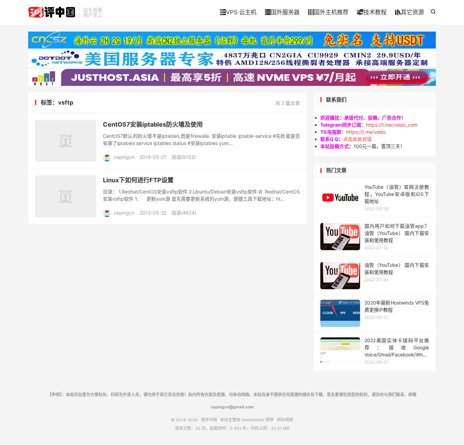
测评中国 (52, 12)
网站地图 (285, 419)
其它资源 (409, 12)
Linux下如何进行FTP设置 (138, 180)
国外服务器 (282, 12)
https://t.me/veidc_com (391, 125)
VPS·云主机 (238, 12)
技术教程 (372, 12)
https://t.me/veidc (366, 132)
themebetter (253, 419)
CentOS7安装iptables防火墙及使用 (153, 124)
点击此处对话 (357, 139)
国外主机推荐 (328, 12)
